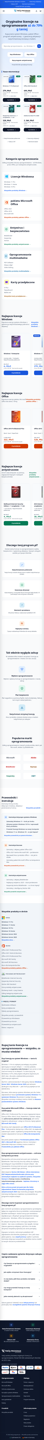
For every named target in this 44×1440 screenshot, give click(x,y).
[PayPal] (5, 1367)
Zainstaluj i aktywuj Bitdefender (17, 880)
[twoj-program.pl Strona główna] (11, 1351)
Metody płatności (28, 1386)
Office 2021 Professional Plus (11, 950)
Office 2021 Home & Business (12, 953)
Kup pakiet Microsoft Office (13, 1108)
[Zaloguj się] (36, 11)
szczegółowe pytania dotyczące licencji (26, 1305)
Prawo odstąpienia (29, 1426)
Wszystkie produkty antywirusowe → (35, 475)
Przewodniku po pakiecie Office (13, 1147)
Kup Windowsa (15, 54)
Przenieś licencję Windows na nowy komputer (22, 829)
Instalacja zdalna (28, 1389)
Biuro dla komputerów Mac (11, 965)
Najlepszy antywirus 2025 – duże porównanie (21, 882)
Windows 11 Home (8, 925)
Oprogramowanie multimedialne (11, 1396)
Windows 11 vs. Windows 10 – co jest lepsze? (22, 832)
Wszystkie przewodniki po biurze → (15, 865)
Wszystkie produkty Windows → (35, 324)
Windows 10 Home (8, 931)
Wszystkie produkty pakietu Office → (33, 400)
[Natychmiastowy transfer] (13, 1367)
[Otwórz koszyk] (40, 11)
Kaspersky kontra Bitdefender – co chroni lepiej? (22, 885)
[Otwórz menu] (4, 11)
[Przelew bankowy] (30, 1367)
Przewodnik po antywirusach (11, 1024)
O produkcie (16, 373)
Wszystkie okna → (8, 940)
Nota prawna (27, 1423)
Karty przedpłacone (8, 1008)
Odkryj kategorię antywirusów (12, 993)
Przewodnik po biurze (9, 1021)
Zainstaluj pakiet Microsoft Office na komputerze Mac (23, 861)
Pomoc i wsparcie (8, 1027)
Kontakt (26, 1392)
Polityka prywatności (29, 1416)
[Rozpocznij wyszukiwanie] (39, 46)
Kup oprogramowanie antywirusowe (17, 1153)
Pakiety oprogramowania (10, 1011)
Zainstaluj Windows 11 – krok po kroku (20, 821)
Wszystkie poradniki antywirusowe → (15, 892)
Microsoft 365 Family (9, 959)
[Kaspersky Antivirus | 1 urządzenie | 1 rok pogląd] (11, 118)
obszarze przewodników (17, 1241)
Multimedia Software (9, 1005)
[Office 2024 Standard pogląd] (32, 89)
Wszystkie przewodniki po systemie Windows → (18, 835)
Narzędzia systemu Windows (10, 1392)
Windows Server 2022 (9, 934)
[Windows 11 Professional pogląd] (11, 89)
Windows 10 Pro (7, 928)
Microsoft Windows (7, 1382)
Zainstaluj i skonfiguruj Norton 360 (18, 888)
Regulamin (27, 1419)
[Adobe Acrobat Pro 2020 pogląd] (32, 118)
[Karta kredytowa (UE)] (13, 1372)
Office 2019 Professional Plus (11, 956)
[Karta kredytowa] (21, 1367)
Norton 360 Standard (9, 984)
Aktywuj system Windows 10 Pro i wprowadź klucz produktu (22, 825)
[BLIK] (21, 1372)
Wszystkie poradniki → (34, 808)
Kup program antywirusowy (22, 60)
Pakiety (4, 1403)
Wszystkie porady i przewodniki (12, 1015)
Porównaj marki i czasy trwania (12, 990)
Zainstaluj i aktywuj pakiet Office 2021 (19, 849)
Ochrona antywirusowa (8, 1389)
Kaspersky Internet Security (11, 981)
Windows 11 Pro (7, 922)
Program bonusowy (29, 1399)
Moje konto (27, 1396)
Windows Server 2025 (9, 937)
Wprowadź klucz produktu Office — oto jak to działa (21, 856)
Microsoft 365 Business (9, 962)
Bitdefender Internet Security (12, 978)
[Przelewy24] (5, 1372)
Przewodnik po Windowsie (11, 1018)
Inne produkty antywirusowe (11, 987)
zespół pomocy (20, 1237)
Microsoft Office (6, 1386)
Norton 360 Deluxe (18, 1172)
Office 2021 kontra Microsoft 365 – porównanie (22, 852)
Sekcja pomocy (29, 1303)
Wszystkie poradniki (7, 1412)
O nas (25, 1412)
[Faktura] (38, 1367)
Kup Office (30, 54)
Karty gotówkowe (6, 1399)
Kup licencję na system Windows (15, 1058)
